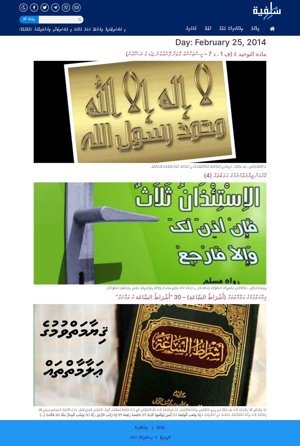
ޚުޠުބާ (208, 29)
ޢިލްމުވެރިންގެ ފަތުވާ (231, 29)
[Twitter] (45, 7)
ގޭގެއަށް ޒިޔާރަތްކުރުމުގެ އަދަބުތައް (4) (235, 175)
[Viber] (66, 7)
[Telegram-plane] (55, 7)
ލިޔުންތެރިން (141, 428)
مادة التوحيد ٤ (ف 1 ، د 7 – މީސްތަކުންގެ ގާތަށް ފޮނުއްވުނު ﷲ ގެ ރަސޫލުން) (196, 53)
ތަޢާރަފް (161, 428)
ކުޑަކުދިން (191, 29)
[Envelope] (76, 7)
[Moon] (23, 7)
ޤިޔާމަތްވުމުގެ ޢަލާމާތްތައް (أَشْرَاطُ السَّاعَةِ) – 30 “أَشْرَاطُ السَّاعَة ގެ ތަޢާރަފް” (191, 297)
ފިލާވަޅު (255, 29)
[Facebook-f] (34, 7)
